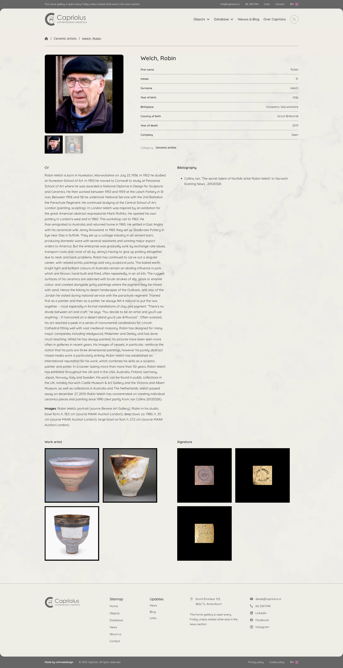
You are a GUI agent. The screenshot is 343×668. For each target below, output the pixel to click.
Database (221, 19)
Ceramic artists (65, 38)
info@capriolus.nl (230, 4)
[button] (54, 145)
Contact (279, 4)
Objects (199, 19)
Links (267, 4)
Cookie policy (276, 662)
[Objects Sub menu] (208, 19)
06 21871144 (251, 4)
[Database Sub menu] (231, 19)
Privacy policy (256, 662)
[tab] (82, 129)
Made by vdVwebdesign (59, 662)
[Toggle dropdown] (296, 4)
